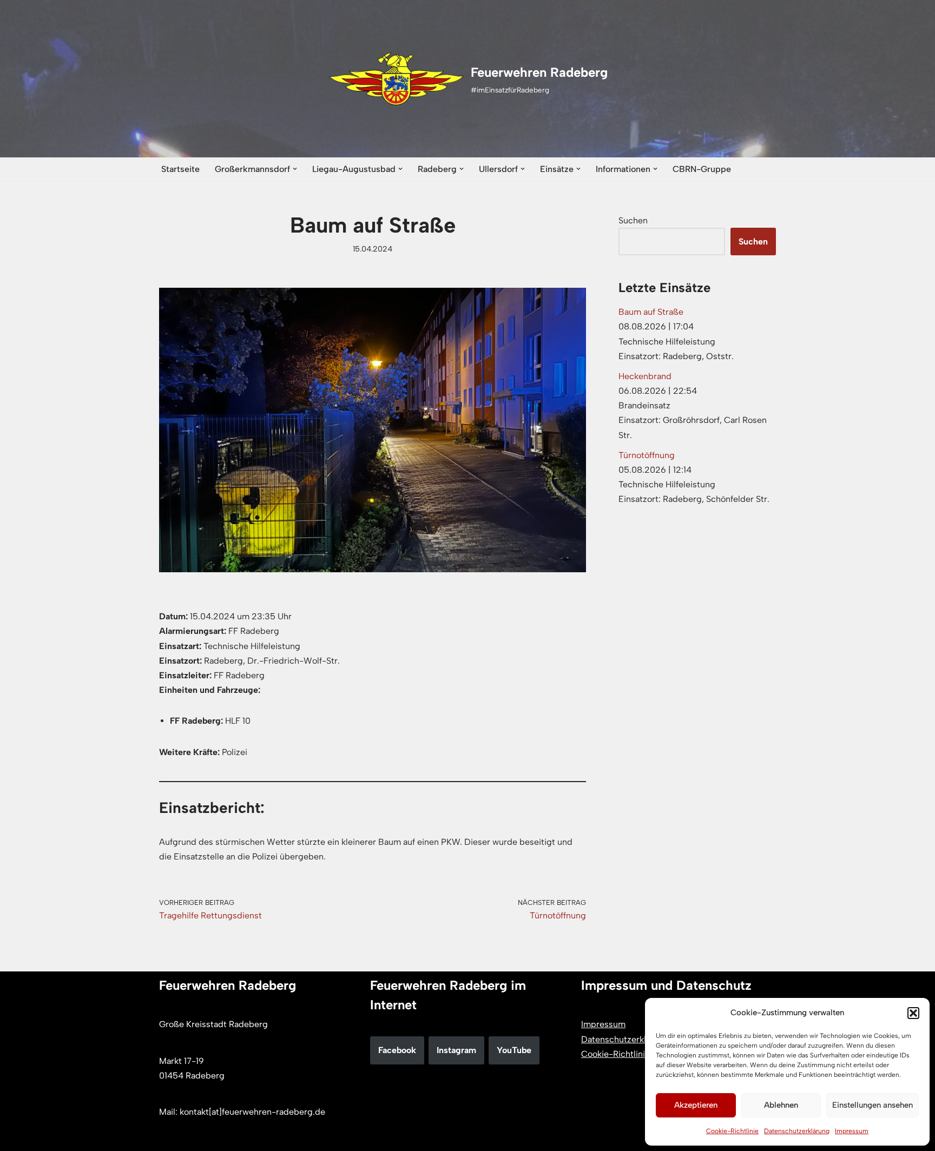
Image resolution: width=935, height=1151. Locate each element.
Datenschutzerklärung (796, 1131)
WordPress (270, 1137)
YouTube (514, 1050)
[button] (913, 1013)
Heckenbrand (644, 376)
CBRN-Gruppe (702, 169)
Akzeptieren (695, 1105)
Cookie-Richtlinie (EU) (626, 1054)
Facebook (397, 1050)
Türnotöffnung (646, 455)
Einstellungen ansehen (872, 1105)
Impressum (851, 1131)
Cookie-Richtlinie (732, 1131)
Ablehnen (781, 1105)
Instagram (456, 1050)
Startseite (180, 169)
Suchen (633, 220)
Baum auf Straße (650, 312)
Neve (169, 1137)
